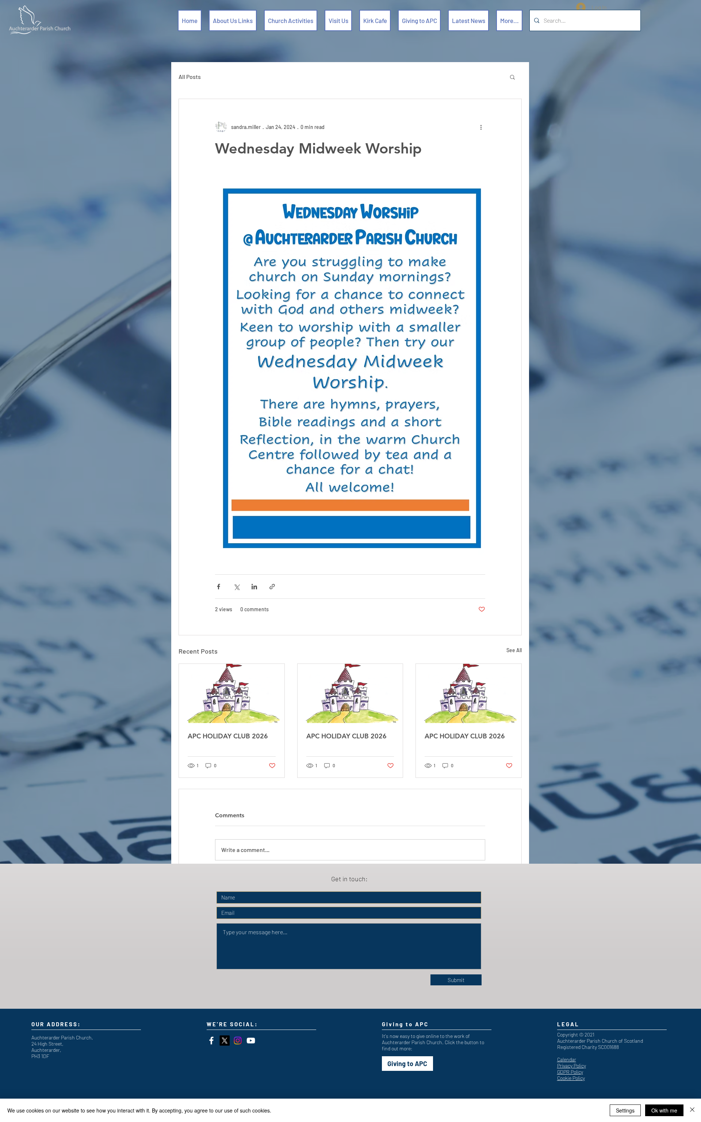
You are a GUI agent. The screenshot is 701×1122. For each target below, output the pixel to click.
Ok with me (664, 1110)
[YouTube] (251, 1040)
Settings (625, 1110)
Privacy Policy (571, 1065)
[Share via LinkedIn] (254, 586)
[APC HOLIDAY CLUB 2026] (231, 693)
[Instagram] (238, 1040)
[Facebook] (211, 1040)
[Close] (692, 1110)
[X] (224, 1040)
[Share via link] (272, 586)
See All (514, 650)
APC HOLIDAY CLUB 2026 (228, 736)
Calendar (566, 1059)
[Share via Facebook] (218, 586)
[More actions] (480, 126)
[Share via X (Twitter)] (236, 586)
